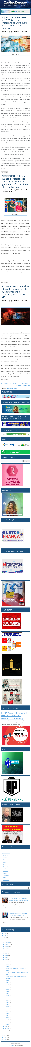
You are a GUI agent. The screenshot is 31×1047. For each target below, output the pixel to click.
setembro (7, 948)
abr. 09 (8, 1013)
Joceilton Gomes (6, 853)
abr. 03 (8, 1024)
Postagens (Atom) (12, 388)
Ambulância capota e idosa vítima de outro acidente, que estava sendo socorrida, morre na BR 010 (15, 292)
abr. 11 (8, 1009)
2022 (5, 1033)
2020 (5, 1037)
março (6, 1026)
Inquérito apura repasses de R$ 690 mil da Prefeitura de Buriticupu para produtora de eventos (14, 23)
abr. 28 (8, 962)
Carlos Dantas (8, 33)
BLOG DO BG (6, 880)
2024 (5, 937)
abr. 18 (8, 995)
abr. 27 (8, 964)
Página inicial (23, 383)
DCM (4, 859)
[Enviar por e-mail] (1, 172)
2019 (5, 1039)
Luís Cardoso (6, 850)
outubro (7, 946)
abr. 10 (8, 1011)
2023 (5, 940)
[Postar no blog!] (3, 172)
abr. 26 (8, 966)
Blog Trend (5, 857)
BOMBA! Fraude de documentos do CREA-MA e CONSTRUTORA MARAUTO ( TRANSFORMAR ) (14, 716)
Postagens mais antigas (22, 385)
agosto (6, 951)
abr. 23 (8, 984)
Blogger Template (11, 1045)
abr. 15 (8, 1000)
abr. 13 (8, 1004)
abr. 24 (8, 982)
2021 (5, 1035)
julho (6, 953)
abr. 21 (8, 989)
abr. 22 (8, 987)
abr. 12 (8, 1006)
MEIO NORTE (6, 873)
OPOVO (4, 878)
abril (6, 959)
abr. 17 (8, 998)
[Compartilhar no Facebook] (7, 172)
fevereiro (7, 1028)
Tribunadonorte (6, 875)
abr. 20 (8, 991)
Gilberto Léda (6, 866)
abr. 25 (8, 980)
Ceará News (6, 855)
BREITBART (5, 871)
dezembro (7, 942)
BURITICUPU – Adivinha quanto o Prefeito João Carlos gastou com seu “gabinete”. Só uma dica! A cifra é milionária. (15, 181)
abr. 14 (8, 1002)
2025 (5, 935)
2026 (5, 933)
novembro (7, 944)
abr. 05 (8, 1020)
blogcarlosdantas (15, 1043)
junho (6, 955)
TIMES (4, 862)
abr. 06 (8, 1017)
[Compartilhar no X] (5, 172)
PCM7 (4, 864)
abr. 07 (8, 1015)
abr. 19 (8, 993)
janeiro (7, 1031)
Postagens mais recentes (9, 383)
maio (6, 957)
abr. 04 (8, 1022)
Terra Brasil (5, 868)
